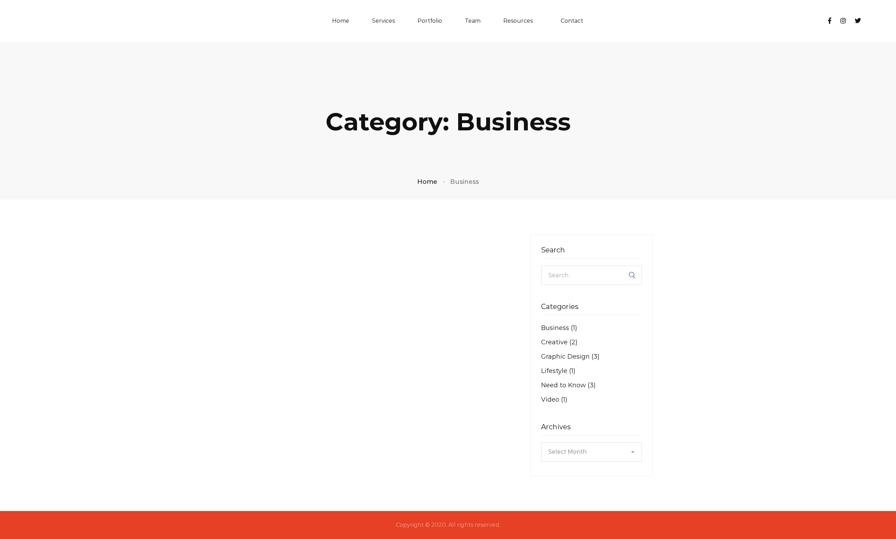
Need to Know (568, 385)
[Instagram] (843, 21)
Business (559, 328)
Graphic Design (570, 356)
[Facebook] (829, 21)
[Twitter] (857, 21)
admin (298, 342)
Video (554, 399)
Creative (559, 342)
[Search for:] (591, 275)
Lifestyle (558, 371)
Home (427, 182)
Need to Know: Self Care (278, 319)
